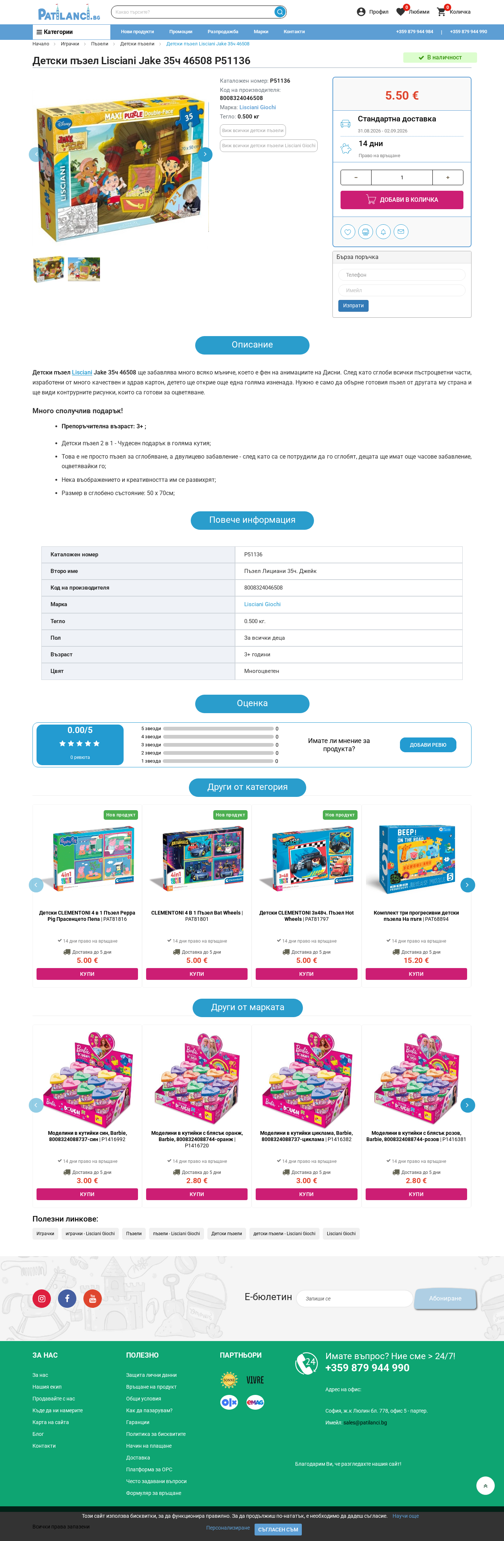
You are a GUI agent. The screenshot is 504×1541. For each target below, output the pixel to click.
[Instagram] (41, 1298)
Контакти (294, 31)
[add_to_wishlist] (348, 231)
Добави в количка (408, 199)
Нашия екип (47, 1387)
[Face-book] (67, 1298)
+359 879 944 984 (414, 31)
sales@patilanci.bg (365, 1423)
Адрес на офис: (343, 1389)
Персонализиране (228, 1528)
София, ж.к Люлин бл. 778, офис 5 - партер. (376, 1411)
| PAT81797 (306, 916)
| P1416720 (197, 1139)
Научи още (406, 1516)
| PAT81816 (87, 916)
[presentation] (205, 154)
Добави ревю (428, 745)
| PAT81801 (197, 916)
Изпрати (353, 305)
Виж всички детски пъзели (253, 130)
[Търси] (279, 12)
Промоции (180, 31)
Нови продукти (137, 31)
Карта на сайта (50, 1422)
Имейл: (356, 1423)
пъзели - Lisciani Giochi (176, 1233)
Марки (261, 31)
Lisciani (82, 372)
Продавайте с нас (53, 1399)
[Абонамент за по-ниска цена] (383, 231)
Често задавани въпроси (156, 1481)
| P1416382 (306, 1136)
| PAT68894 (416, 916)
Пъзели (99, 43)
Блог (38, 1434)
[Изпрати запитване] (401, 231)
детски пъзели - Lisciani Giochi (284, 1233)
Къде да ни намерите (57, 1410)
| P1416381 (416, 1136)
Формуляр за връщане (153, 1493)
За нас (40, 1375)
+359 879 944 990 (468, 31)
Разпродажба (223, 31)
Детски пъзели (137, 43)
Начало (40, 43)
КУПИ (87, 974)
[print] (365, 231)
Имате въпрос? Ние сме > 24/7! (390, 1356)
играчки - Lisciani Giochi (90, 1233)
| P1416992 (87, 1136)
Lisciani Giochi (257, 107)
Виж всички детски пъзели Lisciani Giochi (268, 145)
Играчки (70, 43)
